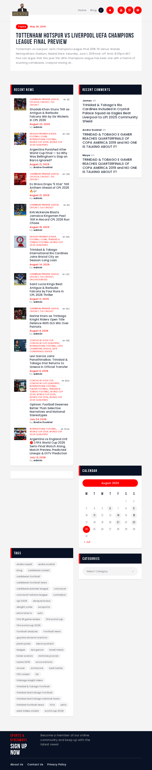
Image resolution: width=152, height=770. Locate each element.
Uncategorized (38, 279)
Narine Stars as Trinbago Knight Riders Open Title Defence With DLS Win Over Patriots (49, 321)
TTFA (52, 704)
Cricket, (45, 102)
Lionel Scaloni (24, 656)
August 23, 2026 (40, 124)
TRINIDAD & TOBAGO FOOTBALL (33, 686)
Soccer (20, 668)
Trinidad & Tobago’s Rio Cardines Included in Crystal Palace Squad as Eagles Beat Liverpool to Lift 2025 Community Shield (110, 113)
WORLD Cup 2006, (40, 142)
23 (134, 522)
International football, (43, 139)
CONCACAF (60, 588)
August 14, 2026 (39, 264)
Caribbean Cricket (38, 570)
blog (19, 570)
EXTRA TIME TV (24, 613)
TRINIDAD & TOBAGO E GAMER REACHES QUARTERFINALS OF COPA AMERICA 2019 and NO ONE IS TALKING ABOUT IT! (109, 140)
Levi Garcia (37, 650)
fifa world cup (54, 619)
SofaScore (37, 668)
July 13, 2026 (38, 457)
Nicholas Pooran (48, 656)
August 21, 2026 (39, 164)
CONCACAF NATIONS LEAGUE (31, 595)
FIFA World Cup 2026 (28, 625)
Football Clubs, (39, 136)
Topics (22, 26)
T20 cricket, (47, 276)
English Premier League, (43, 133)
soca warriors (44, 662)
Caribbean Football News (31, 582)
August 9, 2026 (39, 331)
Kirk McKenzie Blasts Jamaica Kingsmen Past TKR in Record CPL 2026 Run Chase (50, 218)
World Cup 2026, (39, 397)
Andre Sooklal (42, 167)
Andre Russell (24, 564)
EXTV (40, 613)
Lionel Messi (56, 650)
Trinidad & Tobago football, (45, 241)
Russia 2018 (23, 662)
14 (118, 515)
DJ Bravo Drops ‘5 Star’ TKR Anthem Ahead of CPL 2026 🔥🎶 (49, 187)
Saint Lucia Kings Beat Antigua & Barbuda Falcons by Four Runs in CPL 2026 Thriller (47, 289)
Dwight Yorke (24, 607)
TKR (37, 674)
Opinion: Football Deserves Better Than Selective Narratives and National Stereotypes (49, 410)
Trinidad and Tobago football (34, 692)
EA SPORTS (44, 607)
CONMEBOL (59, 595)
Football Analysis (27, 631)
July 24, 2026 (38, 419)
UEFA (63, 704)
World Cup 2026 (54, 711)
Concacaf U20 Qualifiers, (45, 343)
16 (134, 515)
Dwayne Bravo (41, 601)
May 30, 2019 (38, 26)
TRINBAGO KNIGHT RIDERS (29, 680)
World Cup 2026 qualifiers (46, 143)
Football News (52, 631)
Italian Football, (39, 388)
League (20, 650)
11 (94, 515)
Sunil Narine (56, 668)
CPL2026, (35, 102)
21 (118, 522)
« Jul (87, 542)
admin (37, 127)
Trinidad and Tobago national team (38, 698)
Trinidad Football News (30, 704)
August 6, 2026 (39, 371)
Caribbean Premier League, (44, 99)
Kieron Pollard (44, 643)
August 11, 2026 (39, 299)
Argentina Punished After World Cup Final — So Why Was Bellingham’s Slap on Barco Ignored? (48, 155)
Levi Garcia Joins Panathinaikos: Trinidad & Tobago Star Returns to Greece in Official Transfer (49, 361)
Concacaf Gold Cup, (42, 340)
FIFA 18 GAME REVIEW (28, 619)
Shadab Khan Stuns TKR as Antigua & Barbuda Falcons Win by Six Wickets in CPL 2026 (50, 115)
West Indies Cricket (27, 711)
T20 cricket (46, 207)
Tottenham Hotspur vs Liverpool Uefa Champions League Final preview (75, 38)
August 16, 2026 (39, 227)
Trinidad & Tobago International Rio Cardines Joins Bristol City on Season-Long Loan (49, 255)
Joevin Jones (23, 643)
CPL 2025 (21, 601)
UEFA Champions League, (46, 347)
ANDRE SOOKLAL (46, 564)
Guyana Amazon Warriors (31, 637)
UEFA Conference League (43, 350)
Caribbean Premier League (32, 588)
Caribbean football (28, 576)
